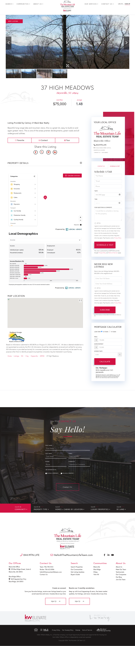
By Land (120, 509)
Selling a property (68, 473)
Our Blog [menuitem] (119, 577)
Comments (71, 461)
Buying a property (52, 473)
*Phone (47, 461)
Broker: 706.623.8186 (47, 569)
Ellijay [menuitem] (95, 572)
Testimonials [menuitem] (120, 572)
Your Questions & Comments (103, 207)
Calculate (105, 361)
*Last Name (48, 453)
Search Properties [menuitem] (77, 567)
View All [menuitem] (96, 574)
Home (10, 356)
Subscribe (105, 310)
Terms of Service (113, 253)
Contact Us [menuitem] (106, 4)
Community (20, 509)
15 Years (113, 331)
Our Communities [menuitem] (76, 569)
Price (95, 336)
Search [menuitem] (9, 4)
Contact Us (97, 152)
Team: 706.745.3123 (46, 567)
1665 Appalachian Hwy (18, 579)
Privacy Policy (117, 238)
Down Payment (98, 344)
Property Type (40, 509)
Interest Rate (98, 351)
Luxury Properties (100, 509)
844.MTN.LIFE (101, 145)
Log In (120, 4)
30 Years (105, 331)
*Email (70, 453)
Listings (16, 356)
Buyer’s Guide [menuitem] (75, 574)
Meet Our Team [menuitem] (121, 569)
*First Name (48, 445)
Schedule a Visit (115, 166)
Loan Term (97, 331)
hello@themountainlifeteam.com (51, 572)
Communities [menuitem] (23, 4)
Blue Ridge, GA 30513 (16, 581)
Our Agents (105, 152)
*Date (96, 191)
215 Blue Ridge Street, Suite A (21, 569)
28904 (42, 356)
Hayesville (34, 356)
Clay (27, 356)
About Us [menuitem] (37, 4)
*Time (95, 199)
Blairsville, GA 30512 (16, 572)
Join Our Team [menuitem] (120, 579)
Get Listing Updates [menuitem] (77, 572)
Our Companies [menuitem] (121, 574)
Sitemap (77, 630)
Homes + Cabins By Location (69, 509)
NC (22, 356)
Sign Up (127, 4)
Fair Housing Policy (67, 630)
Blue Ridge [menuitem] (97, 569)
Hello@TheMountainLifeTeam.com (73, 555)
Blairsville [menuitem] (96, 567)
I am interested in (50, 469)
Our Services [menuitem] (91, 4)
